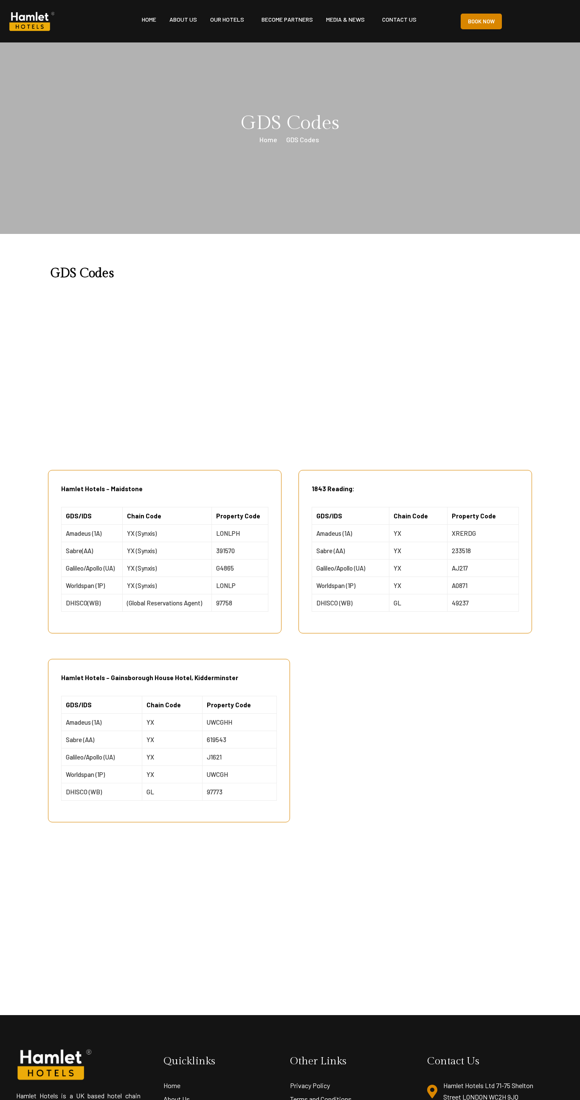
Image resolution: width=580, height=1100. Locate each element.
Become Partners (287, 19)
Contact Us (399, 19)
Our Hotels (227, 19)
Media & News (345, 19)
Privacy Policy (310, 1085)
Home (149, 19)
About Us (183, 19)
